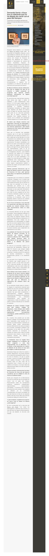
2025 (37, 9)
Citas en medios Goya (38, 41)
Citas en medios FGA (38, 38)
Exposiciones (38, 30)
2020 (37, 18)
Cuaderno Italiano (37, 27)
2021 (37, 16)
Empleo (36, 35)
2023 (37, 13)
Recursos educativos (37, 44)
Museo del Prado (12, 407)
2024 (37, 11)
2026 (37, 7)
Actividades (37, 32)
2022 (37, 15)
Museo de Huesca (15, 51)
